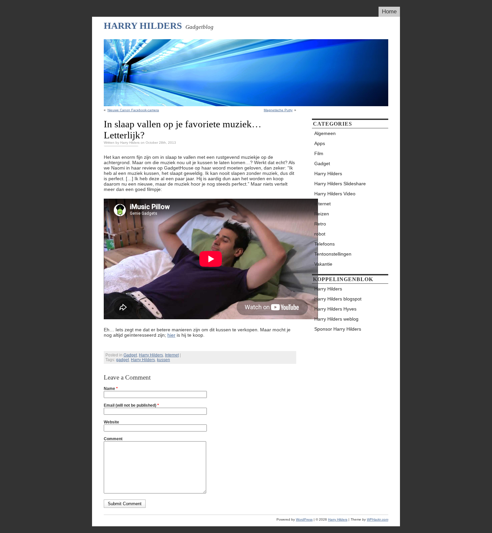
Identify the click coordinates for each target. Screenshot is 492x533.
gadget (122, 359)
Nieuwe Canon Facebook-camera (133, 110)
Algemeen (325, 133)
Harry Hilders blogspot (337, 299)
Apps (319, 143)
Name (111, 388)
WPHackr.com (377, 519)
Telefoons (324, 244)
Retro (320, 223)
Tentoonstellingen (332, 254)
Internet (172, 355)
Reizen (321, 213)
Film (318, 153)
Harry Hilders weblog (336, 319)
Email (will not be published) (131, 405)
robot (319, 234)
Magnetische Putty (278, 110)
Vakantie (323, 264)
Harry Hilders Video (334, 193)
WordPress (304, 519)
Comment (113, 439)
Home (389, 11)
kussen (163, 359)
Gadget (130, 355)
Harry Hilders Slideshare (340, 183)
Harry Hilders (143, 25)
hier (171, 335)
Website (111, 422)
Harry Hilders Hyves (335, 309)
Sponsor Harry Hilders (337, 329)
